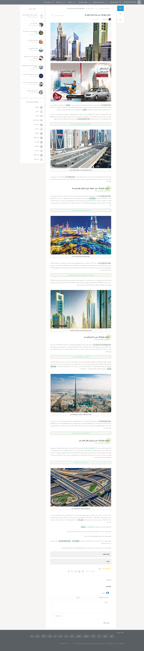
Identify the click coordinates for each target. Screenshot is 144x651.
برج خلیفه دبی (90, 527)
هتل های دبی (91, 448)
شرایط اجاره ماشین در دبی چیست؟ (81, 433)
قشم (50, 636)
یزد (66, 636)
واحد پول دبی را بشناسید (81, 462)
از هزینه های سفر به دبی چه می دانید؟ (80, 210)
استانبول (86, 636)
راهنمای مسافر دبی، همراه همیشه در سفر (81, 124)
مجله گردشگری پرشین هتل (129, 2)
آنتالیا (43, 636)
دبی (99, 636)
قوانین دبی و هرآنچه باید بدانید (81, 357)
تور (32, 636)
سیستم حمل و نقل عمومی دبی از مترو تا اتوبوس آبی (81, 275)
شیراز (72, 636)
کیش (93, 636)
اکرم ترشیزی (104, 19)
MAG (120, 8)
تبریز (60, 636)
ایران (37, 636)
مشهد (111, 636)
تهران (105, 636)
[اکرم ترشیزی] (110, 19)
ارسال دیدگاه (58, 616)
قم (55, 636)
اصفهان (78, 636)
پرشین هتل (71, 643)
